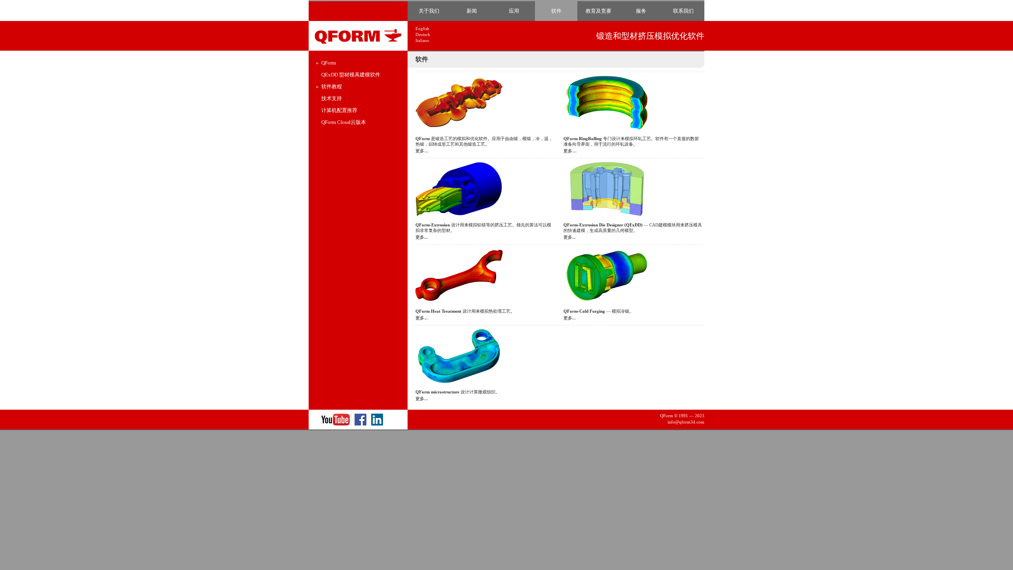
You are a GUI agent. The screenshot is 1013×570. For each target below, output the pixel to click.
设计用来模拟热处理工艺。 (465, 314)
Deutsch (422, 34)
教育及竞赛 (598, 11)
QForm (328, 63)
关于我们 (429, 11)
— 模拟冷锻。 (598, 314)
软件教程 (331, 86)
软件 (556, 11)
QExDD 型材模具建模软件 (350, 75)
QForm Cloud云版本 (343, 122)
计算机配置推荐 (339, 110)
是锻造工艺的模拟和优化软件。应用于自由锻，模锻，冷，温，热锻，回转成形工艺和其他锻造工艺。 (484, 145)
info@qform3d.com (686, 422)
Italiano (422, 40)
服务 (641, 11)
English (422, 29)
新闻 (472, 11)
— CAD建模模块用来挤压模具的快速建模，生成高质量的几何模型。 (632, 231)
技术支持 (331, 98)
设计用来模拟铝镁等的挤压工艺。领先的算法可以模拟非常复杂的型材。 (483, 231)
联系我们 (683, 11)
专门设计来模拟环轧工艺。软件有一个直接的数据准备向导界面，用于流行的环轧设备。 (631, 145)
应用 (514, 11)
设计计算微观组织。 (457, 395)
